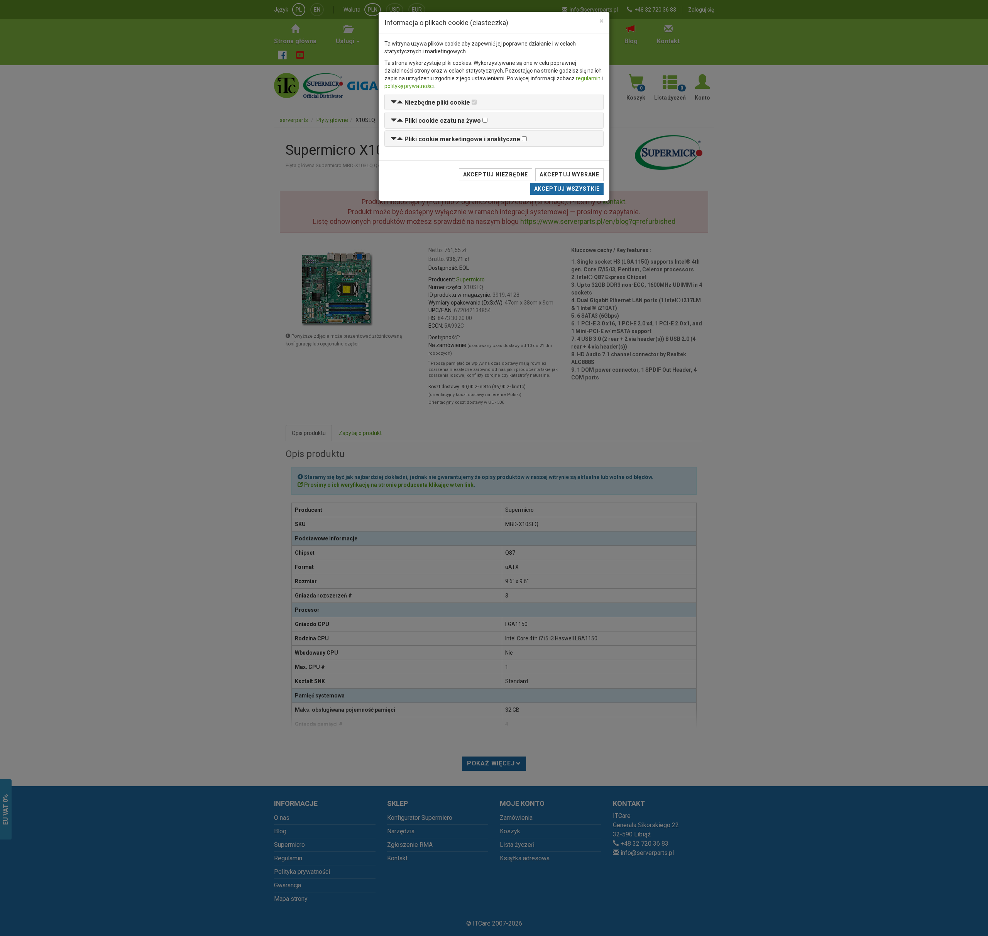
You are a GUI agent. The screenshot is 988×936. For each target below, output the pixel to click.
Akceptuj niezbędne (495, 174)
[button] (430, 102)
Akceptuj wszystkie (567, 189)
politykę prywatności (409, 86)
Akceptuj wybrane (569, 174)
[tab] (494, 102)
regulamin (588, 78)
